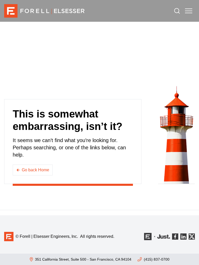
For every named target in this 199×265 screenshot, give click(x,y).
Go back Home (35, 170)
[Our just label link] (157, 236)
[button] (188, 11)
